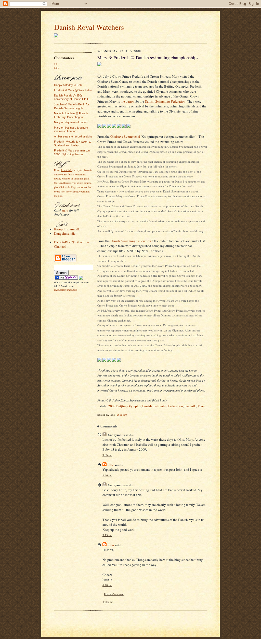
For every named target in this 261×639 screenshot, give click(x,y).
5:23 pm (107, 535)
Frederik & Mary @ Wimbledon (73, 90)
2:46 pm (107, 475)
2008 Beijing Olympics (124, 406)
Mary (201, 406)
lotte (56, 68)
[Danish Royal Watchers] (66, 278)
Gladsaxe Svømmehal (125, 136)
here (65, 210)
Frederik (190, 406)
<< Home (107, 602)
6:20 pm (107, 585)
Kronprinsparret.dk (67, 229)
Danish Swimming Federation (165, 101)
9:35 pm (107, 455)
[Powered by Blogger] (65, 261)
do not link (66, 170)
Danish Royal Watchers (89, 27)
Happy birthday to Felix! (68, 85)
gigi (56, 63)
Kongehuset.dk (64, 233)
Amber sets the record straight (73, 136)
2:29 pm (122, 414)
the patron (128, 101)
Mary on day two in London (70, 122)
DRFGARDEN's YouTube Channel (71, 244)
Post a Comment (114, 594)
